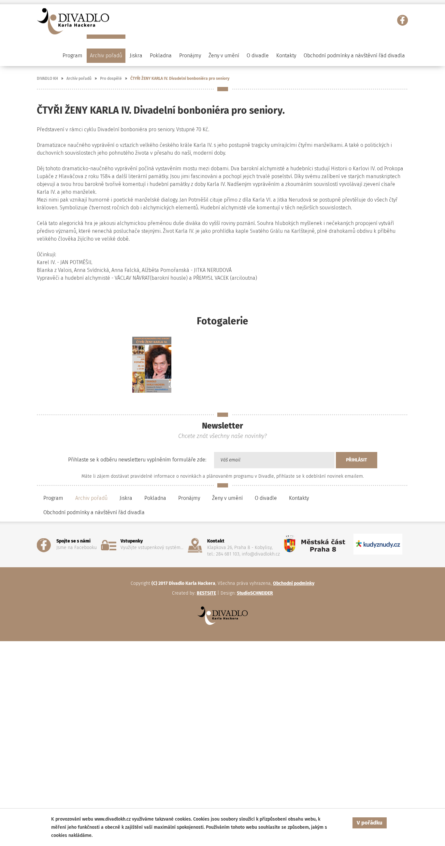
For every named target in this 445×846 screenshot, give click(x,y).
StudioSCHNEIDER (255, 593)
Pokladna (161, 55)
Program (53, 498)
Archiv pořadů (79, 78)
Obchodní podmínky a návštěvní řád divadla (354, 55)
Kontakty (286, 55)
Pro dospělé (111, 78)
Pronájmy (190, 55)
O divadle (266, 498)
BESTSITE (206, 593)
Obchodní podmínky (293, 583)
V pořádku (369, 822)
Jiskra (136, 55)
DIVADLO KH (47, 78)
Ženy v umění (227, 498)
